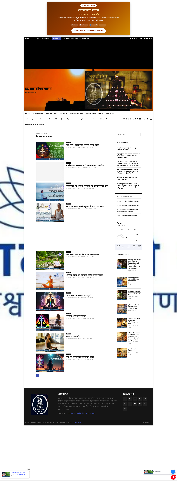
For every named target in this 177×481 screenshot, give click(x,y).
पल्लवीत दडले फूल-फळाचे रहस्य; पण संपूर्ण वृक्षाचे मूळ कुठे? (134, 293)
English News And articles (88, 119)
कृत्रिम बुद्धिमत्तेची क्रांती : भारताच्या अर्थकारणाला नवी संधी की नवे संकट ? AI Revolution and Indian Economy (128, 155)
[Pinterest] (129, 119)
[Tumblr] (136, 119)
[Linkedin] (134, 119)
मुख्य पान (27, 113)
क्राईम (60, 119)
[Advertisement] (88, 55)
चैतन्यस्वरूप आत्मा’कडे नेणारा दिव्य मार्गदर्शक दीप (82, 254)
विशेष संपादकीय (63, 113)
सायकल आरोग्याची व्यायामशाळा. (130, 215)
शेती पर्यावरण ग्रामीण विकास (76, 113)
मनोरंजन (27, 119)
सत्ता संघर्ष (47, 119)
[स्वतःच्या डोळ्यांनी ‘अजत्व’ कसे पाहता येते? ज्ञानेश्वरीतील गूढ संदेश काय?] (122, 323)
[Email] (140, 119)
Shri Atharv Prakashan (75, 422)
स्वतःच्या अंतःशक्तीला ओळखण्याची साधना (80, 356)
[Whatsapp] (145, 119)
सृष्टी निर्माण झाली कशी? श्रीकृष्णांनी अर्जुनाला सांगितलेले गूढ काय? (134, 306)
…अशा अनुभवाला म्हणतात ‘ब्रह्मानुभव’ (78, 295)
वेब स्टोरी (54, 119)
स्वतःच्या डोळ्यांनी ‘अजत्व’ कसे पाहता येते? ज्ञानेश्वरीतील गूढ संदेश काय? (134, 321)
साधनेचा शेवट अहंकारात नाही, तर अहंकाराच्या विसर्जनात (85, 165)
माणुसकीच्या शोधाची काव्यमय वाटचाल (130, 201)
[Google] (131, 119)
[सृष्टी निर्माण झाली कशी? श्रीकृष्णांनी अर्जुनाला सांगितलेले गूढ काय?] (122, 309)
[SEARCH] (139, 134)
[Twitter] (124, 119)
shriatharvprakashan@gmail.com (82, 413)
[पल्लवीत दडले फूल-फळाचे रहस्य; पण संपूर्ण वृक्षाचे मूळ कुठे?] (122, 295)
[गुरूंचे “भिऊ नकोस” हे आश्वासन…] (122, 353)
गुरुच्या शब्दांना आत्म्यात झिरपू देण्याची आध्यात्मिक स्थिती (85, 206)
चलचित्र (67, 119)
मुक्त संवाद (34, 119)
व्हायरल (75, 119)
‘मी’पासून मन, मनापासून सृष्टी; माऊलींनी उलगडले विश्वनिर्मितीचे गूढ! (133, 279)
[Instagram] (127, 119)
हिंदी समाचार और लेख (105, 119)
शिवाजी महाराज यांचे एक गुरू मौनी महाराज (34, 124)
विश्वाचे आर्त (49, 113)
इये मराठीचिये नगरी (38, 89)
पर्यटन (55, 113)
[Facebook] (122, 119)
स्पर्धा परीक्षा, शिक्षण (110, 113)
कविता (41, 119)
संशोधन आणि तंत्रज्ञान (90, 113)
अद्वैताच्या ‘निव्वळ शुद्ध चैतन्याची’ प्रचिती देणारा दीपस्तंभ (84, 275)
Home (38, 133)
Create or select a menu (43, 38)
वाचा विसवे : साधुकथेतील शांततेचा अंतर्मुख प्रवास (82, 144)
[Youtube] (138, 119)
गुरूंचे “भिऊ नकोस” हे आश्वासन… (133, 350)
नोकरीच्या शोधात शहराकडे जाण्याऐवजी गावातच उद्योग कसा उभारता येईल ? (81, 38)
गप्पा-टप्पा (100, 113)
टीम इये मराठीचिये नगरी (72, 147)
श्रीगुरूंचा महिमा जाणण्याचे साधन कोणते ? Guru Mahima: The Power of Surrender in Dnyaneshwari (134, 336)
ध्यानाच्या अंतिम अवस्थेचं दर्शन (76, 315)
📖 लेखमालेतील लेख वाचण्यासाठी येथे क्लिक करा (88, 31)
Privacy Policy (146, 422)
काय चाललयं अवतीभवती (37, 113)
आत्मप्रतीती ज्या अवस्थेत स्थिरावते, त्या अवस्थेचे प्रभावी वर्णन (87, 185)
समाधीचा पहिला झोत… (73, 336)
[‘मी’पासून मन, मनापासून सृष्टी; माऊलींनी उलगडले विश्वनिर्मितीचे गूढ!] (122, 282)
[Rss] (143, 119)
